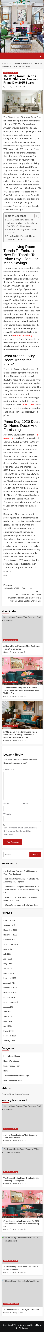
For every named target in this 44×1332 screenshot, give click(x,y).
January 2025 (9, 983)
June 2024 (7, 1016)
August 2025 (9, 949)
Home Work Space (11, 1061)
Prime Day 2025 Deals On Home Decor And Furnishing (21, 237)
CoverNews (36, 1325)
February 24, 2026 (17, 740)
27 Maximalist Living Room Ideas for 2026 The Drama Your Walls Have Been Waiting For (21, 690)
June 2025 (7, 959)
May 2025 (7, 963)
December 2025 (10, 930)
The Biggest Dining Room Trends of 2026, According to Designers (21, 880)
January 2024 (9, 1040)
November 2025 (10, 935)
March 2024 (8, 1031)
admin (8, 87)
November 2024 (10, 992)
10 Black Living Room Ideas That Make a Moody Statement (20, 898)
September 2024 (10, 1002)
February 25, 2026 (17, 696)
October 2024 (9, 997)
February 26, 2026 (17, 652)
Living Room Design (10, 72)
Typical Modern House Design (16, 1076)
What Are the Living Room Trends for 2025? (22, 231)
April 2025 (7, 968)
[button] (4, 56)
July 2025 (7, 954)
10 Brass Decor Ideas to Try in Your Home (20, 905)
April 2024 (7, 1026)
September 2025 (10, 944)
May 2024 (7, 1021)
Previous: (17, 586)
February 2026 (9, 920)
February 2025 (9, 978)
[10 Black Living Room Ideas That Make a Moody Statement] (22, 1250)
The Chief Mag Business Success (15, 1094)
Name (6, 803)
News (5, 1071)
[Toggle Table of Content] (35, 216)
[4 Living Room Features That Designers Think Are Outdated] (22, 629)
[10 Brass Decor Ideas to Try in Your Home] (22, 1293)
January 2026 (9, 925)
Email (26, 803)
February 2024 (9, 1036)
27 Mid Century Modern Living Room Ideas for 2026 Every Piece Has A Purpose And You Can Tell (20, 735)
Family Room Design (11, 1056)
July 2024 (7, 1012)
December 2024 (10, 988)
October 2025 (9, 939)
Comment (8, 769)
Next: (24, 596)
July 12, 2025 (17, 87)
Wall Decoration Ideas (12, 1080)
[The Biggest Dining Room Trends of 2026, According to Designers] (22, 1161)
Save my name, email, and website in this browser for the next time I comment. (20, 830)
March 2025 (8, 973)
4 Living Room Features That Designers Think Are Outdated (20, 872)
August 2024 (9, 1007)
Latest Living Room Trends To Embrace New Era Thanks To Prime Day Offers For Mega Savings (22, 222)
